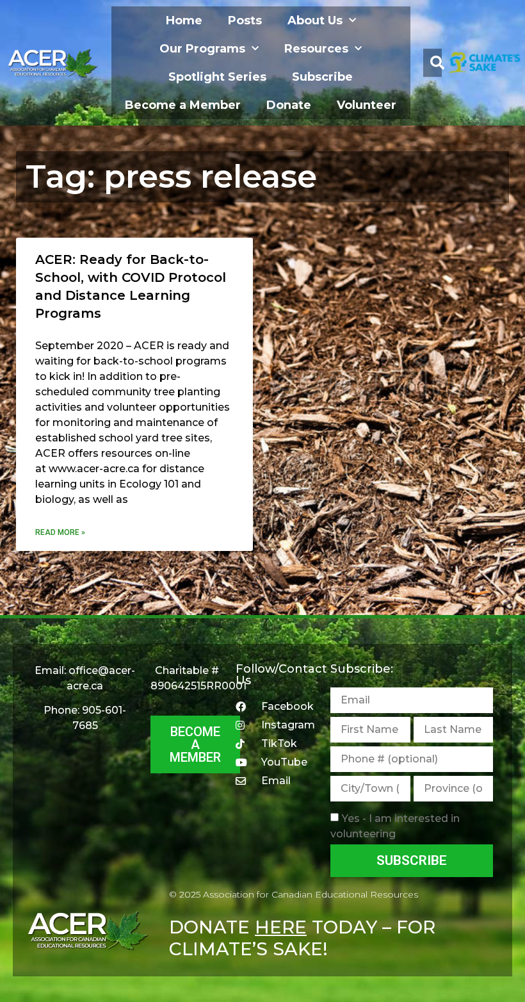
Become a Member (183, 105)
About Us (315, 20)
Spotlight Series (217, 77)
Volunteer (366, 105)
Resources (316, 49)
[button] (437, 63)
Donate (288, 105)
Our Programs (202, 49)
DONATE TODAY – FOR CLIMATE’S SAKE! (302, 938)
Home (184, 20)
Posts (245, 20)
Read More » (60, 532)
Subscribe (322, 77)
